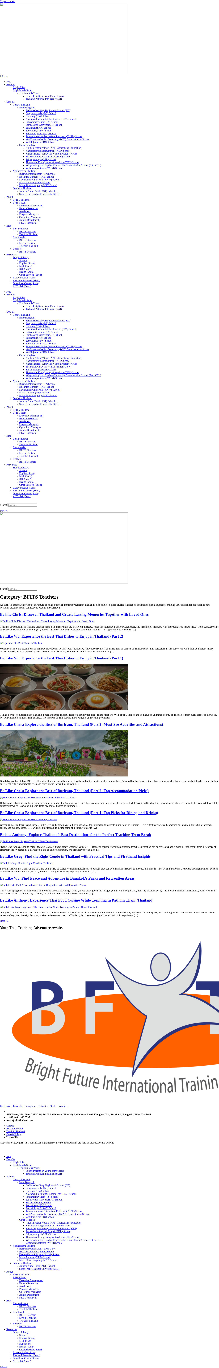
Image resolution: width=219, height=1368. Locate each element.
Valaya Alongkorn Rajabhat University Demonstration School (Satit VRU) (63, 165)
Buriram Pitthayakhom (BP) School (37, 173)
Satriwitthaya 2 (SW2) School (41, 133)
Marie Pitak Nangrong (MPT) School (38, 185)
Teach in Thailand (28, 234)
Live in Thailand (27, 243)
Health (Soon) (26, 271)
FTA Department (27, 222)
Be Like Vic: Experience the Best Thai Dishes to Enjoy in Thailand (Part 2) (61, 636)
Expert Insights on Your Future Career (45, 96)
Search (3, 504)
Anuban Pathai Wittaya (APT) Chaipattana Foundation (53, 148)
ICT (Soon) (25, 269)
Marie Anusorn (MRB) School (34, 182)
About (9, 197)
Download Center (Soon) (25, 283)
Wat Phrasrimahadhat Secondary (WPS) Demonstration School (57, 139)
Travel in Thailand (28, 246)
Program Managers (28, 214)
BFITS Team (19, 202)
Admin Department (29, 220)
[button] (109, 501)
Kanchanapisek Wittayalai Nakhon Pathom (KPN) (51, 153)
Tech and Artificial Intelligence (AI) (44, 99)
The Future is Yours (29, 93)
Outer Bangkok (27, 145)
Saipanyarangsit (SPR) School (41, 159)
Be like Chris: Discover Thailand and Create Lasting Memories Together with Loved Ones (74, 614)
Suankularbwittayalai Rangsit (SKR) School (48, 156)
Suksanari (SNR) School (38, 127)
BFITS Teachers (27, 231)
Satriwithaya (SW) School (39, 130)
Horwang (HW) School (38, 116)
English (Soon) (26, 263)
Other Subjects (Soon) (30, 274)
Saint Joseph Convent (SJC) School (44, 124)
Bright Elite (19, 87)
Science (23, 260)
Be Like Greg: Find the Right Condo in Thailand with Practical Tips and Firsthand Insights (75, 856)
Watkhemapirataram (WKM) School (44, 168)
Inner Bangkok (26, 107)
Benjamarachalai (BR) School (41, 113)
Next (4, 920)
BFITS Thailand (21, 199)
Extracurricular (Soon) (24, 277)
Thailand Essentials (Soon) (26, 280)
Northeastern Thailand (24, 171)
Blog (8, 225)
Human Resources (28, 208)
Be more (17, 248)
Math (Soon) (25, 266)
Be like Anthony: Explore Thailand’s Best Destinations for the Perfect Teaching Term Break (75, 835)
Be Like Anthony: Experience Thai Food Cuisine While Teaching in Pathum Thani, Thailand (76, 900)
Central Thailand (21, 104)
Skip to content (7, 1)
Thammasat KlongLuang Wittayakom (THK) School (52, 162)
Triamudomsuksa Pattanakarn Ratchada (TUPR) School (54, 136)
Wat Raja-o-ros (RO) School (40, 142)
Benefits (10, 84)
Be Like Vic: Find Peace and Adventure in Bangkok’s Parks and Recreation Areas (67, 878)
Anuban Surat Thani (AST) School (37, 191)
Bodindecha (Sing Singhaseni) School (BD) (48, 110)
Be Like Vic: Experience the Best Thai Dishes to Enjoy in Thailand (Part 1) (61, 658)
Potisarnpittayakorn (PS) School (42, 122)
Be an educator (20, 228)
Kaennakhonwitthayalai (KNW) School (39, 179)
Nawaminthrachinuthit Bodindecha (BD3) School (51, 119)
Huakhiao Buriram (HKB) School (36, 176)
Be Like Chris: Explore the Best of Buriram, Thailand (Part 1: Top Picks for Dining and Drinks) (79, 813)
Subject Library (21, 257)
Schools (10, 101)
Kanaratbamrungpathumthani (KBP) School (48, 150)
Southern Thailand (22, 188)
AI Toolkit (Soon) (22, 286)
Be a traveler (19, 237)
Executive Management (31, 205)
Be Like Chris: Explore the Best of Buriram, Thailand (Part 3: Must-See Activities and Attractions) (81, 724)
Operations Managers (30, 217)
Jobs (8, 81)
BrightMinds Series (22, 90)
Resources (11, 254)
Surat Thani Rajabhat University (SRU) (39, 194)
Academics (24, 211)
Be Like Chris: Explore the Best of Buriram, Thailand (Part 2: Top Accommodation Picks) (74, 791)
